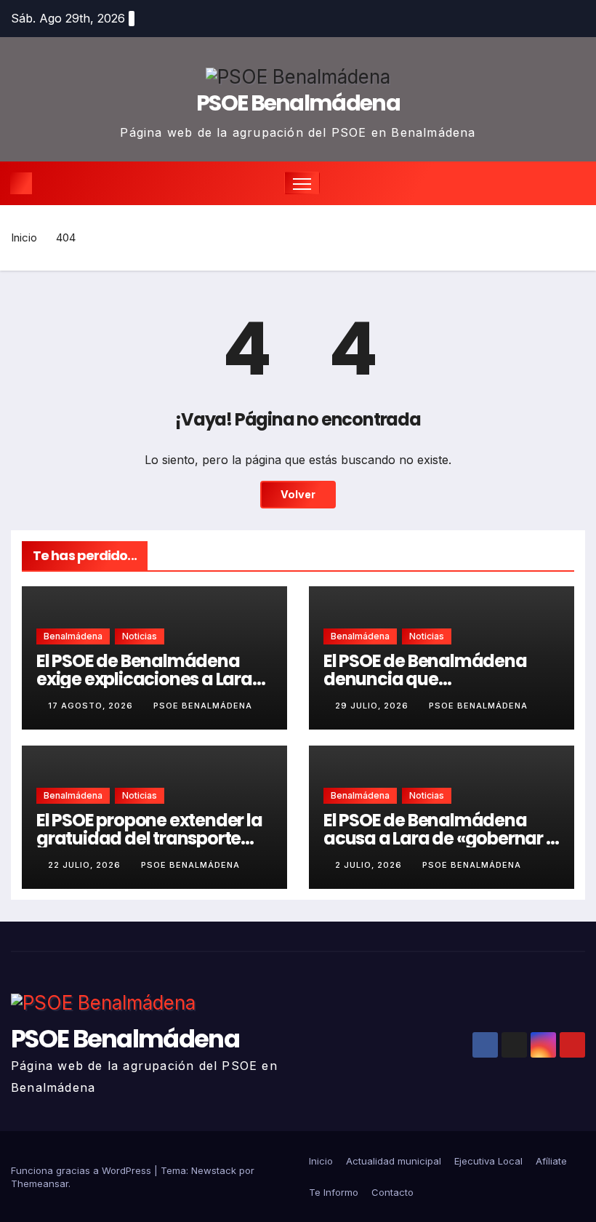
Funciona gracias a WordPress (82, 1170)
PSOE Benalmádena (298, 103)
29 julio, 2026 (373, 705)
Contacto (392, 1192)
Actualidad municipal (393, 1161)
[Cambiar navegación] (302, 183)
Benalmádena (73, 636)
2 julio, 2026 (370, 865)
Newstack (213, 1170)
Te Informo (333, 1192)
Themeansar (39, 1183)
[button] (575, 183)
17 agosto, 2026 (92, 705)
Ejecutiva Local (488, 1161)
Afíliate (551, 1161)
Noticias (139, 636)
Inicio (24, 237)
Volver (298, 494)
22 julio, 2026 (86, 865)
